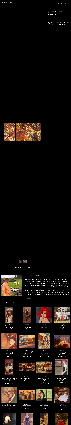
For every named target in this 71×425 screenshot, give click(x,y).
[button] (51, 2)
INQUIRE (59, 19)
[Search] (68, 2)
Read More (28, 298)
